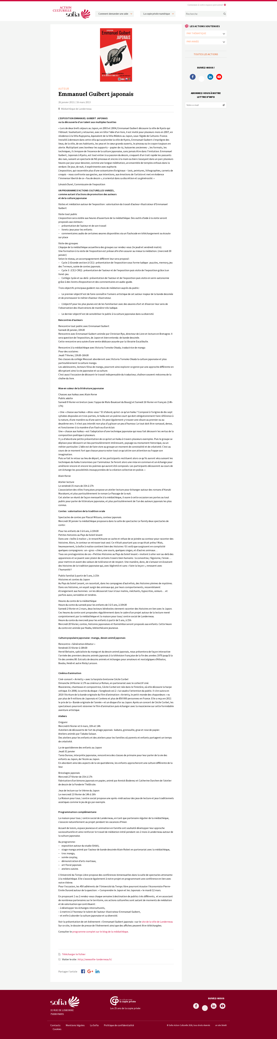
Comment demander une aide (113, 13)
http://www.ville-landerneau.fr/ (95, 959)
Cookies (57, 1029)
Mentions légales (75, 1025)
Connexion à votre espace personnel (205, 4)
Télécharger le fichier (73, 954)
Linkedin (210, 77)
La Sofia (94, 1025)
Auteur (63, 88)
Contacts (55, 1025)
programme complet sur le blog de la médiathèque (100, 931)
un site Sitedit (221, 1025)
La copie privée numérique (156, 13)
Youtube (219, 77)
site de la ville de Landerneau (157, 921)
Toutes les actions (206, 54)
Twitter (201, 79)
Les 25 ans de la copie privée (125, 1008)
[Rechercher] (223, 14)
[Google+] (90, 971)
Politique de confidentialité (119, 1025)
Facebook (193, 77)
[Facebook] (83, 971)
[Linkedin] (97, 971)
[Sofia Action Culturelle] (71, 19)
